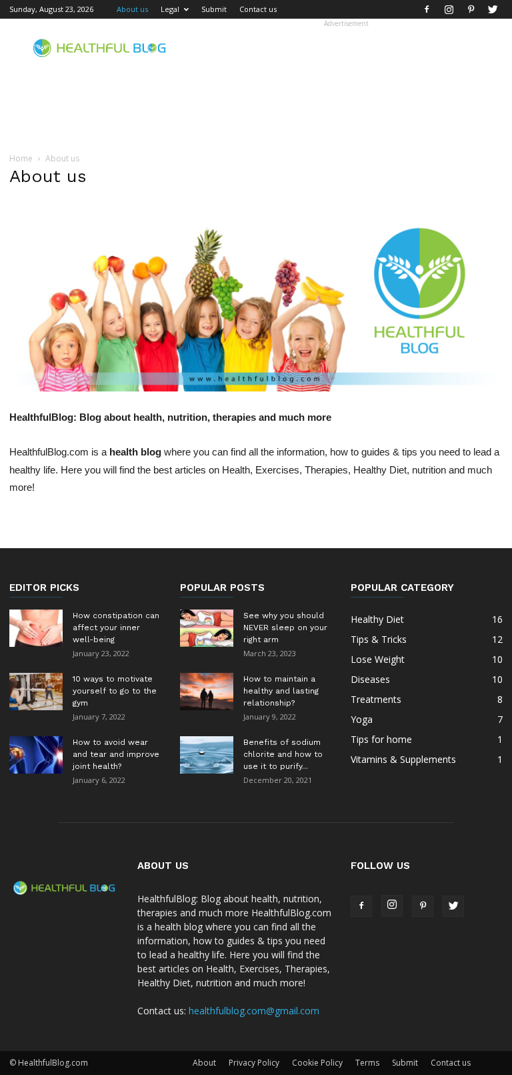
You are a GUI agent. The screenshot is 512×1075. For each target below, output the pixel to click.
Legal (170, 9)
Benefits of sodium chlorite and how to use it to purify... (283, 754)
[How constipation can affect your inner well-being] (36, 628)
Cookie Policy (317, 1062)
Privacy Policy (254, 1062)
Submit (214, 9)
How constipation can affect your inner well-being (116, 627)
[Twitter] (493, 9)
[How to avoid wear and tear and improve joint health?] (36, 755)
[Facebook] (427, 9)
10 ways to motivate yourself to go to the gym (115, 691)
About (204, 1062)
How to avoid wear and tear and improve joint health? (116, 754)
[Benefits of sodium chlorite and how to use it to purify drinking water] (206, 755)
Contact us (258, 9)
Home (21, 158)
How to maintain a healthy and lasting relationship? (281, 691)
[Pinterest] (471, 9)
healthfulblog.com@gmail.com (254, 1010)
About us (132, 9)
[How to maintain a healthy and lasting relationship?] (206, 691)
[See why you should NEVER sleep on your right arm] (206, 628)
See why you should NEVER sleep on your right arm (285, 627)
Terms (367, 1062)
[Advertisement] (346, 48)
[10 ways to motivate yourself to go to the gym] (36, 691)
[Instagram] (449, 9)
